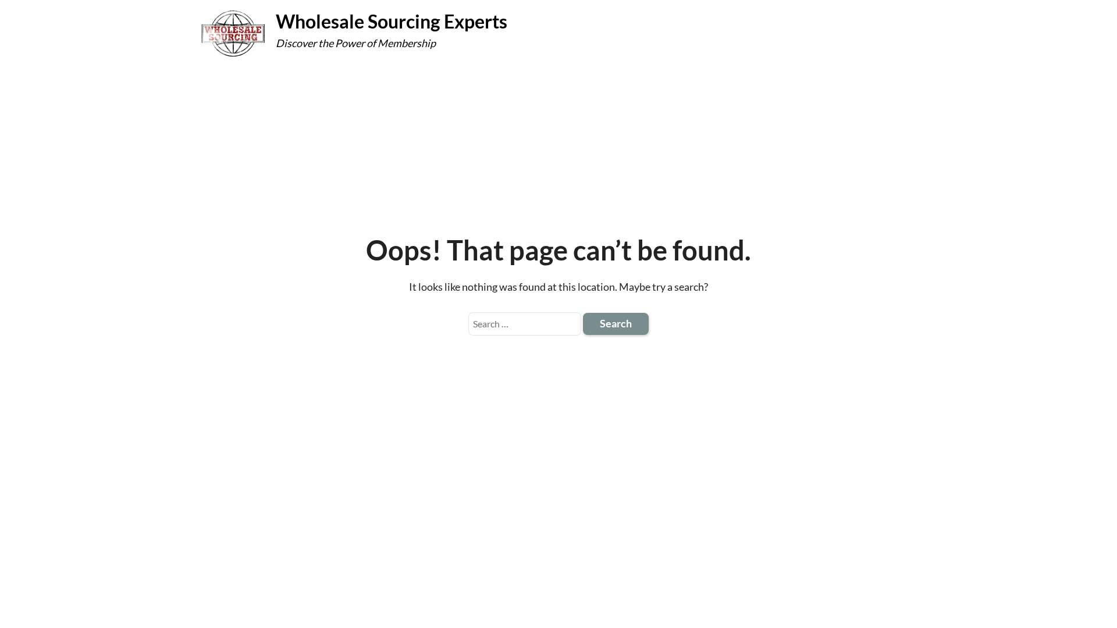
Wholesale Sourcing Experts (391, 21)
